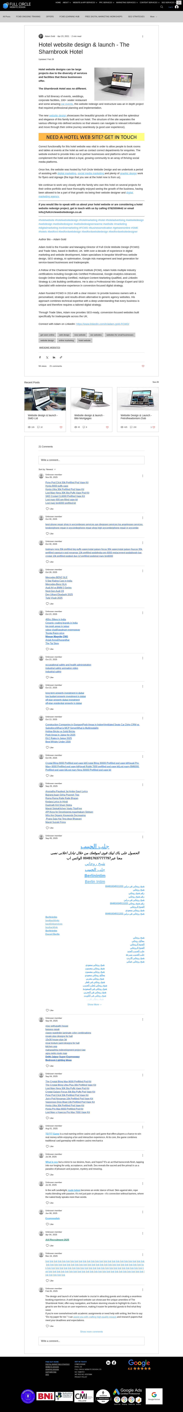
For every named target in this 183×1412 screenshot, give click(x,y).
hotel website (84, 340)
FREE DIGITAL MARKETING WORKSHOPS (103, 17)
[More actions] (142, 36)
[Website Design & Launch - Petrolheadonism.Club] (138, 398)
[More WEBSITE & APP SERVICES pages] (96, 2)
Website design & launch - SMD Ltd (43, 417)
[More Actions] (142, 476)
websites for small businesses (120, 335)
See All (156, 382)
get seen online (47, 335)
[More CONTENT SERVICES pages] (159, 2)
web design (64, 335)
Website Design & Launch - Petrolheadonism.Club (136, 417)
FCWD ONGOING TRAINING (28, 17)
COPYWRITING (50, 1372)
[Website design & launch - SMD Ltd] (45, 398)
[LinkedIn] (108, 1363)
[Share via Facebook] (40, 357)
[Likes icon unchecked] (47, 509)
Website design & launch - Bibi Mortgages (89, 417)
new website (79, 335)
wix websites (96, 335)
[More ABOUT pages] (70, 2)
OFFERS (50, 17)
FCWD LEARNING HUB (69, 17)
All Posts (6, 17)
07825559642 (80, 1364)
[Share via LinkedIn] (54, 357)
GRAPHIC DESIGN (52, 1369)
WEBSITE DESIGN (52, 1367)
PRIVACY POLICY (81, 1377)
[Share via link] (61, 357)
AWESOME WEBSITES (49, 347)
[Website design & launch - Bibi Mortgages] (91, 398)
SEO (47, 1375)
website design (47, 340)
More (152, 17)
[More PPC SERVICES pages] (113, 2)
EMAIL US (78, 1367)
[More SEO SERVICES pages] (176, 2)
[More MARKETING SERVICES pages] (137, 2)
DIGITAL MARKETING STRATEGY (57, 1364)
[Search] (162, 7)
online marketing (66, 340)
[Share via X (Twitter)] (47, 357)
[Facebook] (114, 1363)
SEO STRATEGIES (136, 17)
